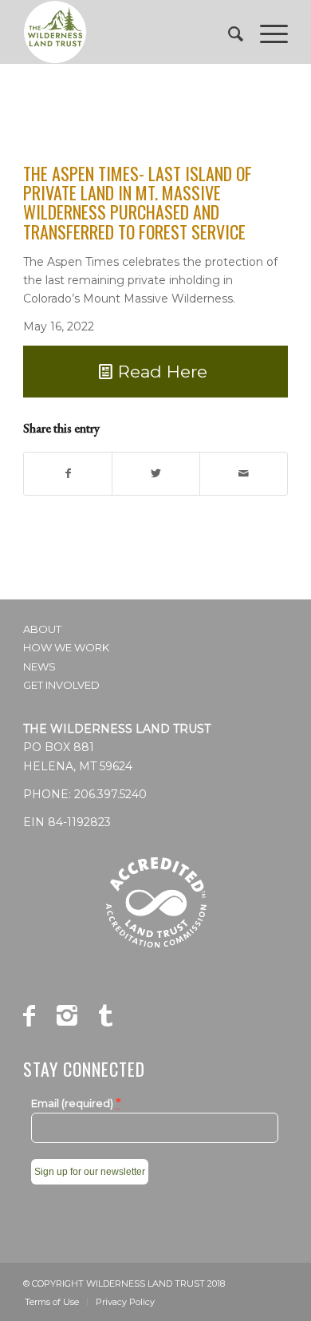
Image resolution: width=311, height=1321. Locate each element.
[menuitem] (228, 32)
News (39, 666)
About (42, 629)
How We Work (66, 647)
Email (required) (75, 1103)
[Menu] (266, 32)
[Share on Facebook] (68, 474)
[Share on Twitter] (155, 474)
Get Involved (61, 684)
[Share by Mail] (243, 474)
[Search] (228, 32)
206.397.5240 (110, 794)
